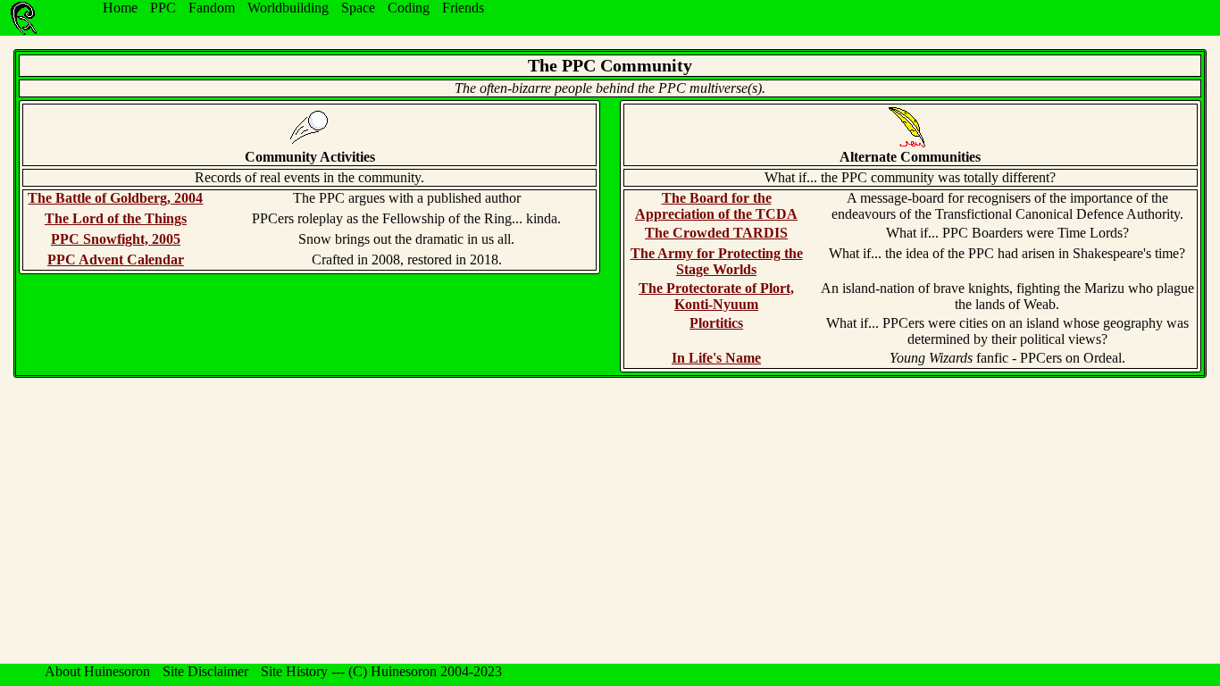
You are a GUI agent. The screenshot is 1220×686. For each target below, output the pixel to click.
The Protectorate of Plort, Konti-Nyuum (716, 296)
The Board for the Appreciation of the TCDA (716, 206)
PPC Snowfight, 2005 (115, 239)
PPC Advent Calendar (115, 259)
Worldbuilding (288, 7)
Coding (409, 7)
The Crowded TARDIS (716, 232)
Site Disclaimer (205, 671)
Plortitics (716, 322)
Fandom (211, 7)
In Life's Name (716, 357)
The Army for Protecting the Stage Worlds (717, 261)
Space (358, 7)
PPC (163, 7)
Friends (463, 7)
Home (120, 7)
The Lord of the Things (116, 218)
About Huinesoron (97, 671)
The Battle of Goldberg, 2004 (115, 197)
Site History (294, 671)
